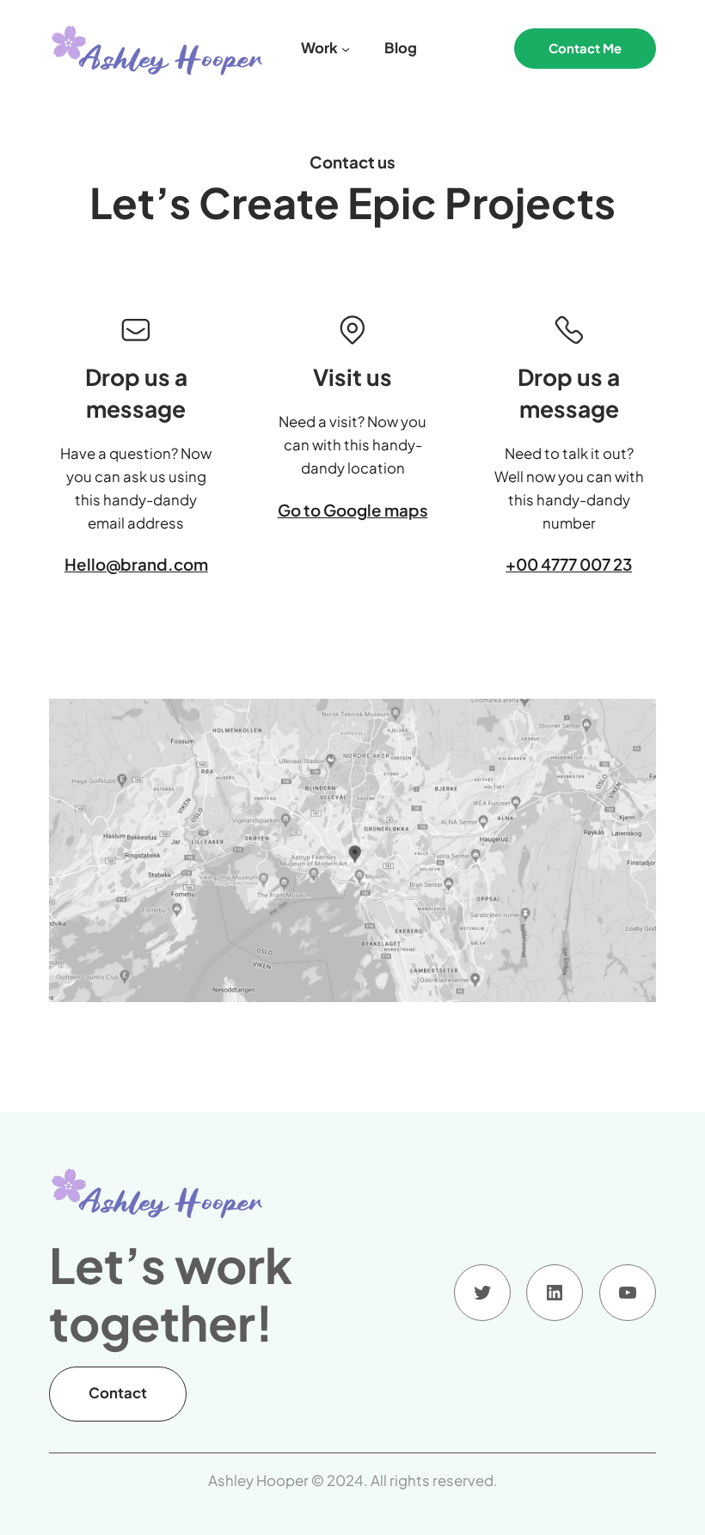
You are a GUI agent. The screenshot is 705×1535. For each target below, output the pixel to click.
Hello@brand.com (136, 564)
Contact (118, 1393)
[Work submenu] (345, 48)
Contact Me (585, 48)
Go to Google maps (353, 510)
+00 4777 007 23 (569, 564)
